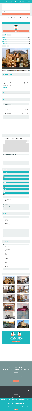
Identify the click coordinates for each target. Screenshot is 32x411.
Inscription (23, 1)
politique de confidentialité (14, 401)
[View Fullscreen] (4, 143)
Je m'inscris (16, 380)
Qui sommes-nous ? (8, 390)
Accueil (4, 390)
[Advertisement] (16, 127)
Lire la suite (4, 87)
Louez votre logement (15, 1)
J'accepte (16, 409)
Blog (28, 390)
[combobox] (16, 12)
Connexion (28, 1)
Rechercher (16, 14)
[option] (17, 70)
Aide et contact (21, 390)
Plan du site (24, 390)
